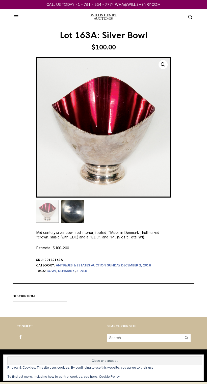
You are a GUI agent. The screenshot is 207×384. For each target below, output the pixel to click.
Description (24, 296)
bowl (51, 271)
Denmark (66, 271)
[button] (17, 16)
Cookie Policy (109, 376)
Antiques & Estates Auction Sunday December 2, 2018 (103, 265)
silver (81, 271)
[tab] (40, 296)
